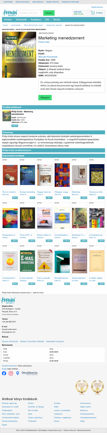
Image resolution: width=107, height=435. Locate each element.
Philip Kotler (44, 42)
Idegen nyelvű (85, 407)
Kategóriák (15, 25)
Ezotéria (57, 403)
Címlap (5, 25)
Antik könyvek (37, 2)
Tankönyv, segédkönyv (62, 418)
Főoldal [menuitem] (8, 20)
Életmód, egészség (9, 403)
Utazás (56, 421)
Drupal (4, 369)
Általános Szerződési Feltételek (32, 341)
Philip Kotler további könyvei (16, 150)
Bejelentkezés (97, 7)
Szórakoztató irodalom (10, 418)
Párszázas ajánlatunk (70, 2)
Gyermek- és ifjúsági (36, 407)
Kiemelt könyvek (52, 2)
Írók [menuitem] (47, 20)
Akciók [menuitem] (56, 20)
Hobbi (56, 407)
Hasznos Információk (10, 341)
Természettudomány (9, 421)
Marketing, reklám (54, 25)
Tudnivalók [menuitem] (21, 20)
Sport (30, 414)
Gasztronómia (85, 403)
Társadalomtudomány (88, 418)
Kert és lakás (33, 410)
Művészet (84, 410)
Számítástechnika (87, 414)
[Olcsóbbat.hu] (29, 373)
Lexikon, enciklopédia (62, 410)
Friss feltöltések (22, 2)
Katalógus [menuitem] (36, 20)
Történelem (32, 421)
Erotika (30, 403)
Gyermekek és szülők (10, 407)
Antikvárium (8, 2)
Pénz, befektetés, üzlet (33, 25)
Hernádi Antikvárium (9, 366)
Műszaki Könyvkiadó (48, 57)
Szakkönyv (58, 414)
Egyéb (4, 425)
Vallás (82, 421)
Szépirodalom (7, 410)
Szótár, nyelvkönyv (35, 418)
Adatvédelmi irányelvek (55, 341)
